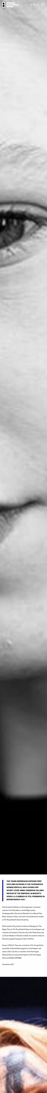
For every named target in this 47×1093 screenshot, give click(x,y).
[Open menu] (43, 5)
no (34, 4)
